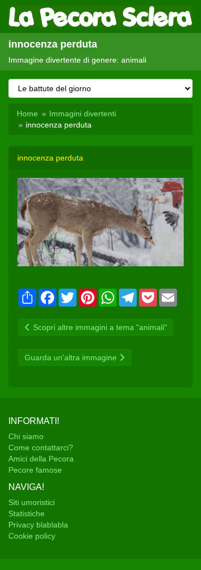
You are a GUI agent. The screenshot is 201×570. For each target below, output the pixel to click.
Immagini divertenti (82, 113)
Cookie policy (31, 535)
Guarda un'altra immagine (72, 357)
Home (27, 113)
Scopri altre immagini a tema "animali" (99, 327)
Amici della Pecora (41, 458)
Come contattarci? (40, 447)
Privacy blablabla (38, 524)
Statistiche (26, 513)
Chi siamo (26, 436)
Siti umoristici (31, 502)
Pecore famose (35, 469)
